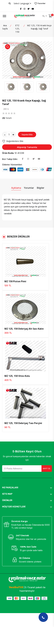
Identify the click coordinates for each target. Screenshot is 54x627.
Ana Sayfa (5, 27)
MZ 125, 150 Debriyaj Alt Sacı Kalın (24, 328)
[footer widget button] (27, 487)
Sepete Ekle (27, 134)
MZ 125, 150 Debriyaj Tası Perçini (23, 423)
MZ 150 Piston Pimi (15, 281)
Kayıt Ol (46, 468)
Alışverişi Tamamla (27, 147)
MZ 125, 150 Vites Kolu (17, 376)
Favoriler (41, 3)
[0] (50, 16)
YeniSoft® (16, 587)
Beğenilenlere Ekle (14, 141)
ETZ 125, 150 (17, 28)
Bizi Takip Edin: (10, 159)
